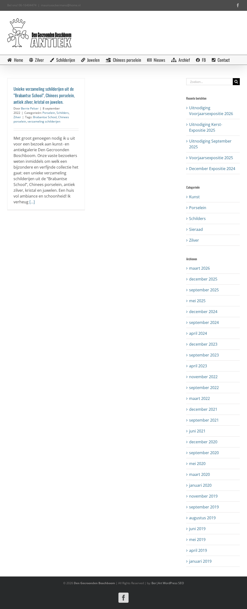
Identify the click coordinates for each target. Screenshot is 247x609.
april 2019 (198, 550)
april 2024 (198, 333)
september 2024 (204, 322)
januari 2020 (200, 485)
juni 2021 (197, 431)
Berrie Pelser (30, 108)
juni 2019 (197, 528)
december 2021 (203, 409)
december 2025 (203, 279)
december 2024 (203, 311)
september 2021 (204, 420)
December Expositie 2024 (212, 168)
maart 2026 (199, 268)
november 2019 (203, 496)
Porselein (48, 113)
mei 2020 (197, 463)
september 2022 (204, 387)
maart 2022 (199, 398)
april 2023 (198, 366)
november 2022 (203, 376)
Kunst (194, 196)
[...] (32, 202)
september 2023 (204, 355)
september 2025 (204, 290)
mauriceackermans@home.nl (61, 5)
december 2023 (203, 344)
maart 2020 (199, 474)
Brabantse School (45, 117)
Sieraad (196, 229)
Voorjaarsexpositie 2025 (211, 157)
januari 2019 (200, 561)
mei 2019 (197, 539)
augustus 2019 (202, 517)
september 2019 (204, 507)
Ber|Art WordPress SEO (167, 583)
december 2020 (203, 442)
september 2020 (204, 452)
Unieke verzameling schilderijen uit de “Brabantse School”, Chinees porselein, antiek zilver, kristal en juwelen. (44, 95)
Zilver (17, 117)
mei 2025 (197, 300)
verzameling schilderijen (43, 121)
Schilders (62, 113)
